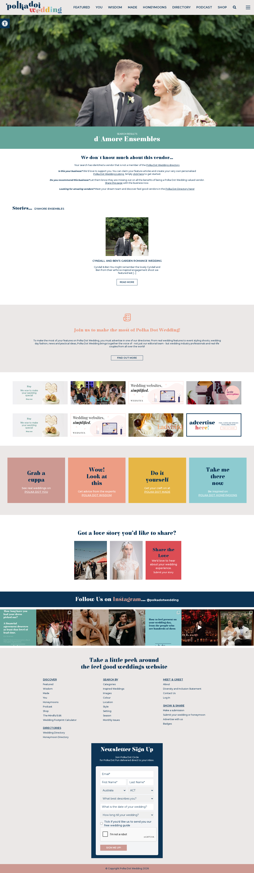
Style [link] (106, 706)
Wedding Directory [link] (54, 732)
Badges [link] (167, 723)
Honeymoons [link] (155, 7)
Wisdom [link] (115, 7)
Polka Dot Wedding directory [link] (163, 165)
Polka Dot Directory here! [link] (179, 189)
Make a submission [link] (173, 710)
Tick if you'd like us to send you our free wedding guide (127, 823)
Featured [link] (81, 7)
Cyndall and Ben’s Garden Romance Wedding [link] (127, 260)
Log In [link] (166, 697)
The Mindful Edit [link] (52, 715)
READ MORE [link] (127, 282)
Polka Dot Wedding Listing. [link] (108, 174)
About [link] (166, 684)
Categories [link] (109, 684)
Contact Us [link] (169, 693)
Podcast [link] (204, 7)
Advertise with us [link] (173, 719)
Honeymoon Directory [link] (56, 737)
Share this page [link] (114, 183)
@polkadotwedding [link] (163, 600)
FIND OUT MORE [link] (127, 357)
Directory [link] (181, 7)
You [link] (99, 7)
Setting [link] (107, 711)
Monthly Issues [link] (111, 720)
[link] (5, 23)
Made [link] (132, 7)
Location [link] (108, 702)
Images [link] (107, 693)
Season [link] (107, 715)
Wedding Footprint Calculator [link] (60, 720)
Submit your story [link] (163, 572)
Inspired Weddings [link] (113, 688)
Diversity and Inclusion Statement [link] (182, 688)
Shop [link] (222, 7)
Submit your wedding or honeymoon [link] (184, 714)
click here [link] (138, 174)
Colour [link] (107, 697)
